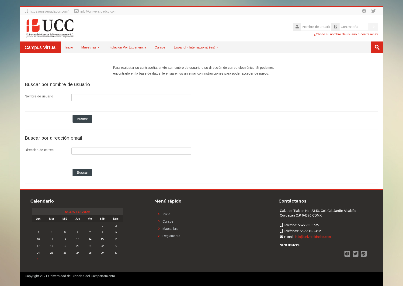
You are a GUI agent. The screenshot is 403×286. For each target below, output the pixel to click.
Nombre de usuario (39, 96)
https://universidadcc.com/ (49, 11)
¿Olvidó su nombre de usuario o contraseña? (346, 34)
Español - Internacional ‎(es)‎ (194, 47)
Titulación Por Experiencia (127, 47)
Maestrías (89, 47)
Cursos (160, 47)
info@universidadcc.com (98, 11)
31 (38, 259)
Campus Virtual (40, 47)
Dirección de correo (39, 150)
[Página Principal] (50, 28)
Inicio (69, 47)
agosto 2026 (77, 212)
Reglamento (171, 236)
